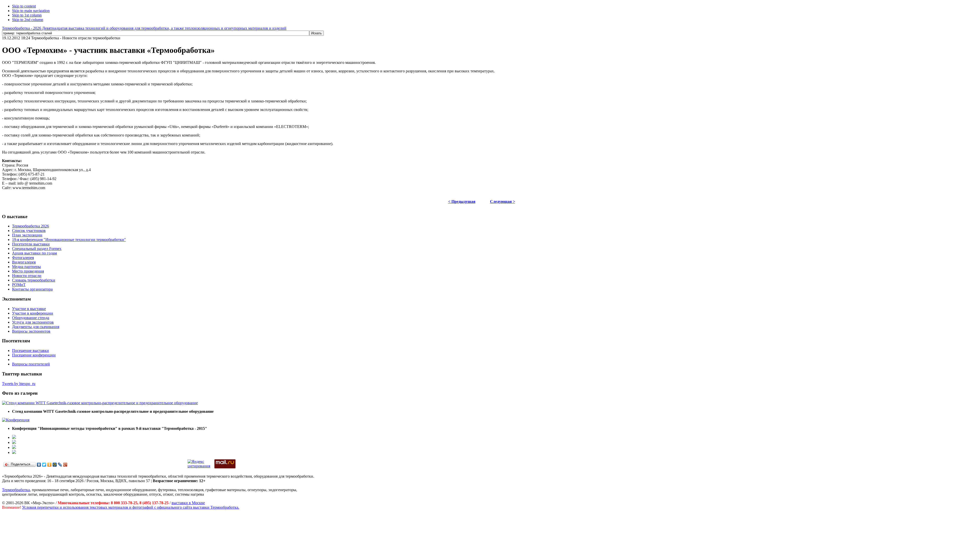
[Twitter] (44, 464)
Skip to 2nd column (27, 20)
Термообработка (16, 490)
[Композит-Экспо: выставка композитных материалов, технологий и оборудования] (14, 442)
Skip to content (24, 6)
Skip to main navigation (31, 11)
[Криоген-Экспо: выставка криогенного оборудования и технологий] (14, 437)
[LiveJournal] (60, 464)
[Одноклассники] (49, 464)
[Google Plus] (65, 464)
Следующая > (502, 201)
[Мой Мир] (54, 464)
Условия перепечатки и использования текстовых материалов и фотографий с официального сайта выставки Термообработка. (130, 507)
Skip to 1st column (27, 15)
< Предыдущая (461, 201)
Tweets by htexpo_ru (18, 383)
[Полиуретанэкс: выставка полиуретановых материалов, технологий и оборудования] (14, 447)
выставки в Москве (188, 503)
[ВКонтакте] (39, 464)
